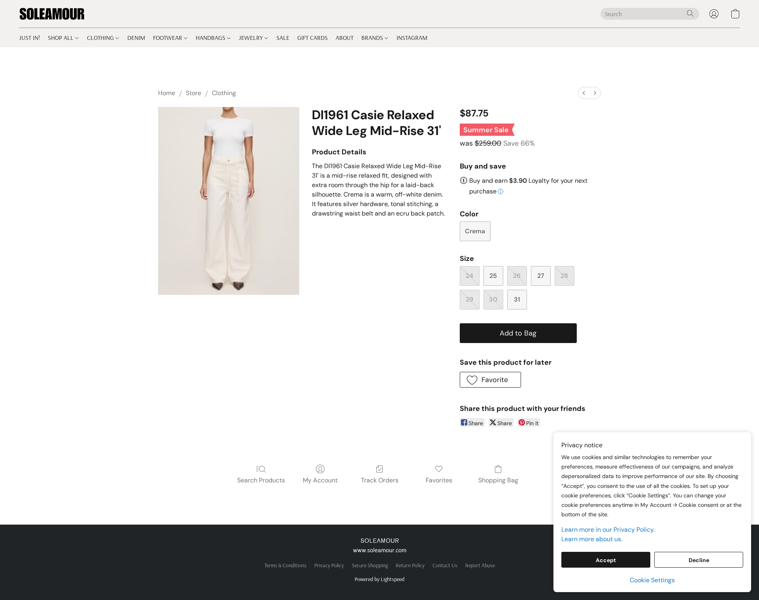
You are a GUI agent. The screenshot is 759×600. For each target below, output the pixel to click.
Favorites (439, 480)
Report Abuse (480, 565)
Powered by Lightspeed (379, 579)
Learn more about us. (591, 539)
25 (493, 276)
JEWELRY (251, 37)
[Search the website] (690, 13)
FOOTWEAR (168, 37)
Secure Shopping (370, 565)
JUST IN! (29, 37)
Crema (475, 231)
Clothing (224, 93)
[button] (52, 14)
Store (193, 93)
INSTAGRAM (411, 37)
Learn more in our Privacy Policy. (608, 529)
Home (166, 93)
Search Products (261, 480)
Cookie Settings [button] (652, 580)
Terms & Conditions (285, 565)
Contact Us (444, 565)
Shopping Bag (498, 480)
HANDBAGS (211, 37)
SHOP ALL (61, 37)
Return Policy (410, 565)
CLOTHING (101, 37)
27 (540, 276)
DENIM (136, 37)
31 (517, 299)
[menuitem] (583, 93)
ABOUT (344, 37)
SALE (282, 37)
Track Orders (379, 480)
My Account (320, 480)
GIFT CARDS (312, 37)
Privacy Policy (329, 565)
